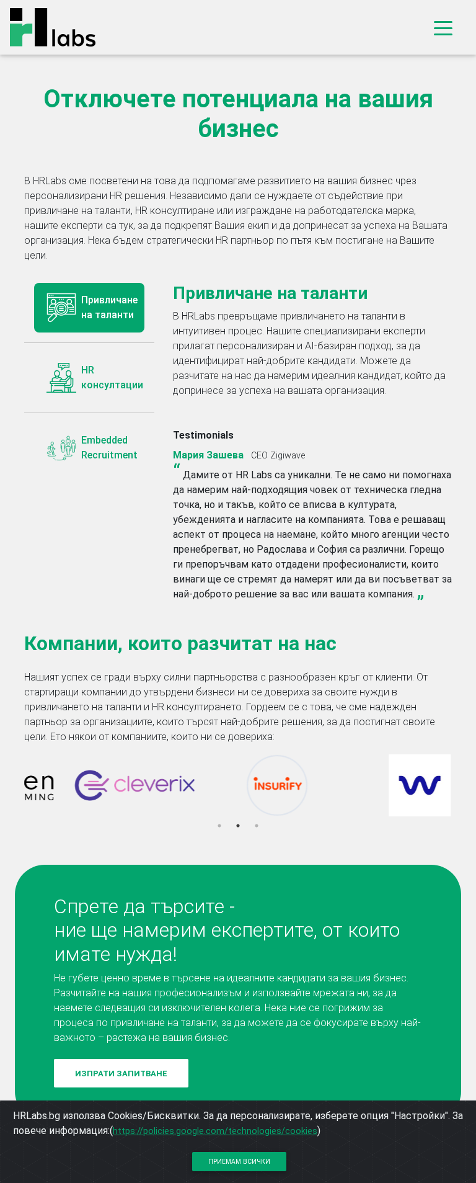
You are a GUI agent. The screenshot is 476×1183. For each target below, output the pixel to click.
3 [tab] (256, 825)
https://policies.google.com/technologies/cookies (215, 1131)
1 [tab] (219, 825)
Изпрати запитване (121, 1073)
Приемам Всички (239, 1162)
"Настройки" (419, 1116)
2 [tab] (238, 825)
